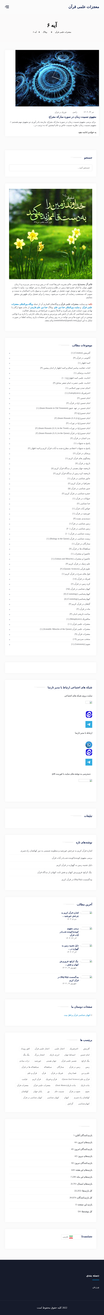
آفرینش (86, 1049)
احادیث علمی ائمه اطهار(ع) (78, 378)
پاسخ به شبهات (83, 443)
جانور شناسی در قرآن (80, 478)
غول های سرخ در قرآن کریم (77, 574)
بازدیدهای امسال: (84, 1184)
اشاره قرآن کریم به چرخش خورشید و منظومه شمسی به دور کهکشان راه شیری (56, 851)
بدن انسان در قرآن (82, 438)
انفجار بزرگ (40, 1055)
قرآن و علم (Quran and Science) (76, 1079)
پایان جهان (37, 1091)
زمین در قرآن (74, 1067)
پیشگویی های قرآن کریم (79, 458)
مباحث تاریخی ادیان (81, 614)
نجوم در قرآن (74, 1091)
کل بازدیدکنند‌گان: (84, 1198)
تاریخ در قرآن (84, 463)
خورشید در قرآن (83, 513)
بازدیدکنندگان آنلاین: (83, 1136)
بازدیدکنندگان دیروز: (83, 1163)
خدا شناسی (85, 503)
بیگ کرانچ (86, 1061)
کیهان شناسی (53, 1097)
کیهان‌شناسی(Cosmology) (78, 599)
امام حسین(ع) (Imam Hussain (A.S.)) (74, 418)
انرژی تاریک (54, 1055)
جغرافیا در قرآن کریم (80, 483)
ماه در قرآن (85, 609)
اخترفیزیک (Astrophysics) (79, 393)
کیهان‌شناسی (84, 1104)
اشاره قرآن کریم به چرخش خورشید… (70, 914)
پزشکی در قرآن (83, 453)
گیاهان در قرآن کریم (81, 604)
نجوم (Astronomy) (82, 644)
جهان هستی (51, 1061)
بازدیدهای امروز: (84, 1143)
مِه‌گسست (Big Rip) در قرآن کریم (77, 879)
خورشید (37, 1061)
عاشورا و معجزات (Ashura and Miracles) (72, 559)
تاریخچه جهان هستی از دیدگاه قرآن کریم (72, 468)
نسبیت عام (59, 1091)
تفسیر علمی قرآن (69, 1061)
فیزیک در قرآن (60, 112)
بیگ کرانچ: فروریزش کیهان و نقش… (69, 963)
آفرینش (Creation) (82, 353)
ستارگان (60, 1067)
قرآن (44, 1073)
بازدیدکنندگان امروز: (83, 1149)
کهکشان (24, 1091)
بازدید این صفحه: (84, 1205)
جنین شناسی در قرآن (80, 488)
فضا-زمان (72, 1073)
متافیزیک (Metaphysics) (80, 619)
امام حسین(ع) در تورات (79, 423)
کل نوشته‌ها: (86, 1212)
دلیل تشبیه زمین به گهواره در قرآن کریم (74, 865)
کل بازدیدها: (86, 1191)
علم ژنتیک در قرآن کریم (79, 564)
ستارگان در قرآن (82, 544)
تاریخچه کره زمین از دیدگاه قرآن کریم (73, 473)
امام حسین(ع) (84, 413)
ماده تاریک (85, 1085)
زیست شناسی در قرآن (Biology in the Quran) (70, 539)
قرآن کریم (36, 1079)
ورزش (95, 1287)
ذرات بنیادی (24, 1061)
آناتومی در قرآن (83, 358)
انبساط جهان (69, 1055)
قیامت (24, 1079)
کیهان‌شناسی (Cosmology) (78, 594)
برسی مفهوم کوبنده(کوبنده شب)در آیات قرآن (72, 858)
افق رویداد (25, 1049)
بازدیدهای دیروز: (84, 1156)
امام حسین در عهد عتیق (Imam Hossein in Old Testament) (64, 408)
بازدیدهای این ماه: (84, 1177)
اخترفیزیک (74, 1049)
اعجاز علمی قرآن (42, 1049)
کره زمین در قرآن (82, 584)
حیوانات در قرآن (83, 498)
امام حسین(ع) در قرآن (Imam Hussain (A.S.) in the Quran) (64, 433)
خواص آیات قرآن (82, 508)
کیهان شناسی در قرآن (80, 589)
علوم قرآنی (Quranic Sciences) (76, 569)
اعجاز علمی (59, 1049)
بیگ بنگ (26, 1055)
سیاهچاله (48, 1067)
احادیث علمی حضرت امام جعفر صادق (73, 383)
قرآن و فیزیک (51, 1079)
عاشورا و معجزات (82, 554)
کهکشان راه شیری (82, 1097)
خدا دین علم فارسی (39, 307)
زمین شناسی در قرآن (80, 528)
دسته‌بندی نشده (83, 518)
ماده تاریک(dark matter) (65, 1085)
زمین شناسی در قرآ (81, 523)
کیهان (66, 1097)
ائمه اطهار (85, 363)
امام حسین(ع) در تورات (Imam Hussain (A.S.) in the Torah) (64, 428)
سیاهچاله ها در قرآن (81, 549)
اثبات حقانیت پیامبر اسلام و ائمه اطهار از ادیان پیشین (66, 368)
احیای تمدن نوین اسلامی (79, 388)
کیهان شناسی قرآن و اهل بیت (77, 1015)
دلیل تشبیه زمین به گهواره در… (70, 947)
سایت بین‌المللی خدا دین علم (66, 307)
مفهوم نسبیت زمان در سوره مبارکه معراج (72, 116)
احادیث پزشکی (83, 373)
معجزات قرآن (84, 634)
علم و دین (85, 1073)
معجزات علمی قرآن (84, 7)
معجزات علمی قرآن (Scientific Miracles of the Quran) (66, 629)
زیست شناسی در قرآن (80, 533)
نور (48, 1091)
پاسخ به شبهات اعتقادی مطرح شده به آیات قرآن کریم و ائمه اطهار (60, 448)
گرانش (70, 1104)
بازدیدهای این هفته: (83, 1170)
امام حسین (85, 398)
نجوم (87, 1091)
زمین (87, 1067)
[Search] (15, 165)
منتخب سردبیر (83, 639)
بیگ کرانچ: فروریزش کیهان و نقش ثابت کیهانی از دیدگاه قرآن (64, 872)
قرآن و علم (32, 1073)
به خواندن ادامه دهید (87, 132)
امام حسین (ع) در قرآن (79, 403)
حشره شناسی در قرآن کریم (77, 493)
